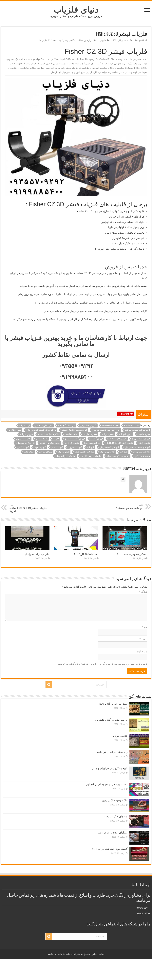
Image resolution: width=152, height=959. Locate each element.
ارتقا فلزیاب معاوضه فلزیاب (137, 430)
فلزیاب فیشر (144, 443)
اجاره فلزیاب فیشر (43, 425)
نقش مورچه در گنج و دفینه (113, 703)
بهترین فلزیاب (144, 434)
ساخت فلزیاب (71, 434)
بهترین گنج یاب (125, 434)
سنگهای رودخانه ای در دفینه (112, 832)
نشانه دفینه (28, 451)
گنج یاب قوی (40, 447)
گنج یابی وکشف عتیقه (84, 451)
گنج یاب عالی (57, 447)
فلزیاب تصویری (23, 438)
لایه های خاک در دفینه (115, 816)
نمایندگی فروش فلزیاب (91, 456)
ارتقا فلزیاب (24, 425)
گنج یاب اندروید (75, 447)
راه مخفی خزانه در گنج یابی (112, 751)
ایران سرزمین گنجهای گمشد (74, 430)
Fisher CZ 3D (131, 425)
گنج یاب (90, 447)
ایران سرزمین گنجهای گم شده (106, 430)
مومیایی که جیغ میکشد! (129, 506)
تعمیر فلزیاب (108, 434)
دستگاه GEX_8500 (86, 554)
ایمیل (143, 639)
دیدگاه (143, 591)
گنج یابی (123, 451)
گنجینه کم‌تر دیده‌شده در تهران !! (109, 848)
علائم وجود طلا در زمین (114, 800)
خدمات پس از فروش (126, 266)
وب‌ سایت (142, 651)
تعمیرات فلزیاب (90, 434)
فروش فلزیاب (26, 434)
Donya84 (139, 40)
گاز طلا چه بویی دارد (25, 443)
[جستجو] (49, 684)
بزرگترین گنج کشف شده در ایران (41, 430)
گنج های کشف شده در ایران (137, 447)
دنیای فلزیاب (76, 9)
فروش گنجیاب (96, 438)
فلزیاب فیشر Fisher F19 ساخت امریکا (28, 508)
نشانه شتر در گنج (142, 456)
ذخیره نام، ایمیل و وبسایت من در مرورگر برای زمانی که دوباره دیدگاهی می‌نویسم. (102, 663)
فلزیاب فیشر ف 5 (92, 443)
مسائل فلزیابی (45, 451)
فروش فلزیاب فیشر (117, 438)
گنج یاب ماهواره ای (141, 451)
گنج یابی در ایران (107, 451)
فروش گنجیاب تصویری (75, 438)
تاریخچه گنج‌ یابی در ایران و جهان (109, 768)
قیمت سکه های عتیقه (50, 443)
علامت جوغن (120, 735)
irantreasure (110, 425)
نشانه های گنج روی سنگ (118, 456)
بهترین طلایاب (15, 430)
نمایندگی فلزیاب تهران (65, 456)
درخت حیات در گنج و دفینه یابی (110, 719)
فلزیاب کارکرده (72, 443)
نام (144, 626)
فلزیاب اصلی (41, 438)
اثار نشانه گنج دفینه (66, 425)
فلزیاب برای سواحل (37, 554)
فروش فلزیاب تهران (141, 438)
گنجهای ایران (63, 451)
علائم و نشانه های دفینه (48, 434)
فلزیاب (103, 40)
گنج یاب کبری (23, 447)
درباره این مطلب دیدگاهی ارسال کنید (75, 40)
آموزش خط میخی (88, 425)
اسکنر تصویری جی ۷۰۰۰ (132, 554)
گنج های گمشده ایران (109, 447)
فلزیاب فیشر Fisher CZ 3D (119, 443)
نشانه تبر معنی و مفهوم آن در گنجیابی (106, 784)
